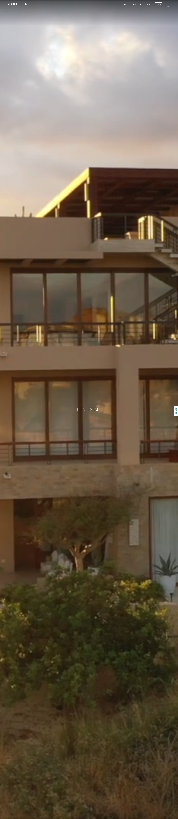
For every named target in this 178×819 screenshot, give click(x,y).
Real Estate (137, 4)
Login (158, 4)
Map (148, 4)
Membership (123, 4)
